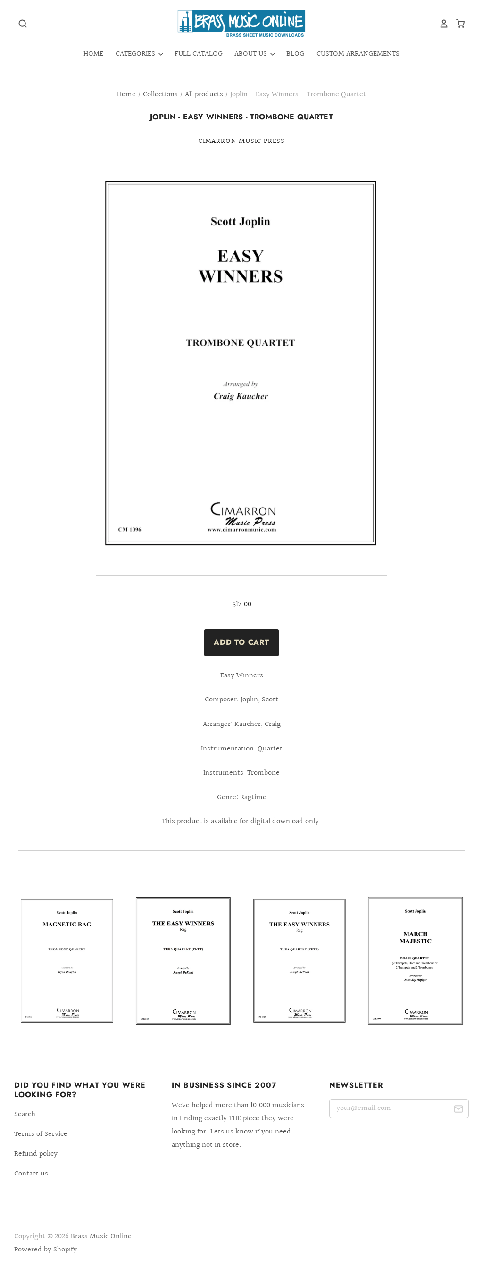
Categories (136, 54)
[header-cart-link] (457, 23)
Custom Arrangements (358, 54)
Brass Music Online (101, 1236)
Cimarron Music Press (241, 141)
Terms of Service (40, 1134)
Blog (295, 54)
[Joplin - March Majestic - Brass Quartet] (415, 960)
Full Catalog (199, 54)
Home (93, 54)
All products (204, 94)
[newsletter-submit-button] (458, 1111)
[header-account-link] (441, 23)
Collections (160, 94)
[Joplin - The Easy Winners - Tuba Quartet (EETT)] (183, 960)
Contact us (31, 1174)
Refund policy (36, 1154)
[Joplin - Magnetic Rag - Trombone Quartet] (67, 961)
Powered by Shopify (45, 1250)
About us (251, 54)
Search (24, 1114)
